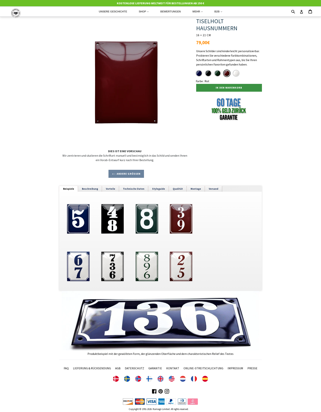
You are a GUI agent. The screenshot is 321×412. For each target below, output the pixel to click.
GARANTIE (155, 368)
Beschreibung (90, 188)
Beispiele (68, 188)
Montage (196, 188)
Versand (213, 188)
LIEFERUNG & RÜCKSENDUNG (92, 368)
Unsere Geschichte (113, 11)
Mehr (200, 11)
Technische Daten (133, 188)
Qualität (178, 188)
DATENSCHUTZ (134, 368)
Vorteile (110, 188)
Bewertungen (170, 11)
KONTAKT (172, 368)
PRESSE (252, 368)
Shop (146, 11)
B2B (221, 11)
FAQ (66, 368)
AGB (118, 368)
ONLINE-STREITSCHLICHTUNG (203, 368)
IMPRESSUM (235, 368)
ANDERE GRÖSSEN (128, 173)
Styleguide (158, 188)
